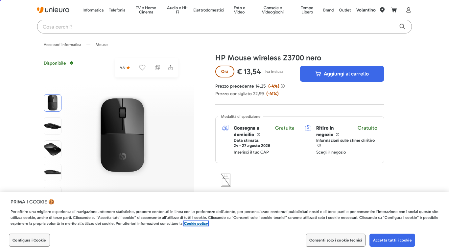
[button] (122, 136)
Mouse (102, 44)
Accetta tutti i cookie (392, 240)
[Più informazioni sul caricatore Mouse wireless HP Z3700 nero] (225, 180)
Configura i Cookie (29, 240)
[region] (224, 222)
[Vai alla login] (407, 10)
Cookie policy (196, 223)
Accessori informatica (62, 44)
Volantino (366, 10)
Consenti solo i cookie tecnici (335, 240)
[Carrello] (394, 10)
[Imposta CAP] (382, 10)
